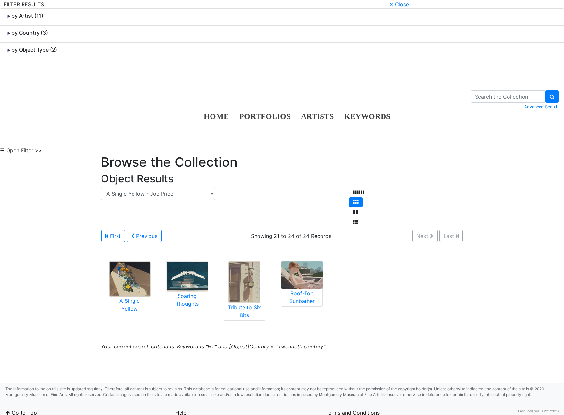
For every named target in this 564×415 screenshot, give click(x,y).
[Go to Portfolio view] (355, 212)
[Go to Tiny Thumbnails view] (358, 192)
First (114, 236)
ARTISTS (317, 116)
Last (450, 236)
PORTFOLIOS (264, 116)
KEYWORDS (367, 116)
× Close (399, 4)
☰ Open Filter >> (21, 150)
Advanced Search (541, 106)
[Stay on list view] (356, 222)
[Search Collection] (552, 96)
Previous (145, 236)
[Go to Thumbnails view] (356, 202)
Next (423, 236)
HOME (216, 116)
